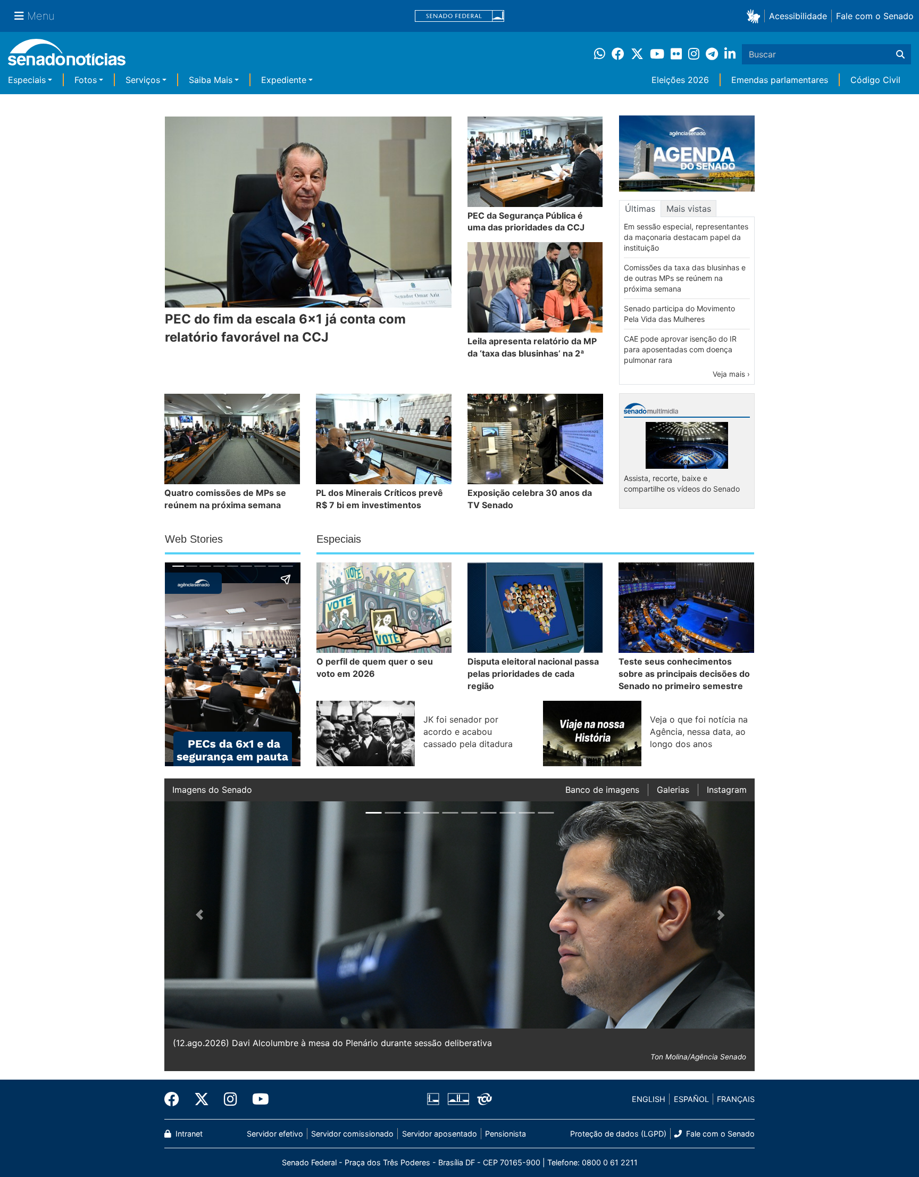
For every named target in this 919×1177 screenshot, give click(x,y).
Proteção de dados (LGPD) (618, 1133)
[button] (755, 16)
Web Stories (194, 539)
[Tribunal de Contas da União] (484, 1098)
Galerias (673, 789)
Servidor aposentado (439, 1133)
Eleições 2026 (680, 79)
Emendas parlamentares (779, 79)
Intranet (188, 1133)
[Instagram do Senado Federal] (230, 1099)
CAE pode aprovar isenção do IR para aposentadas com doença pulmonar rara (680, 349)
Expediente (283, 79)
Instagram (727, 789)
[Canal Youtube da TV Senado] (257, 1099)
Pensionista (505, 1133)
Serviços (143, 79)
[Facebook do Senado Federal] (175, 1099)
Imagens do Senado (212, 789)
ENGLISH (648, 1099)
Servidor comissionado (352, 1133)
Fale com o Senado (875, 16)
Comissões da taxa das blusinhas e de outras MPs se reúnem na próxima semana (685, 278)
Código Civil (875, 79)
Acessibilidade (798, 16)
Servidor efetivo (275, 1133)
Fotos (85, 79)
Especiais (27, 79)
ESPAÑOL (691, 1099)
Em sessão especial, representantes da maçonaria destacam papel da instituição (686, 237)
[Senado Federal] (459, 16)
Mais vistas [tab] (688, 208)
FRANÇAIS (736, 1099)
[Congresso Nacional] (458, 1098)
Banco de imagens (602, 789)
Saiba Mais (210, 79)
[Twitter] (201, 1099)
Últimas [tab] (640, 208)
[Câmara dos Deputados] (433, 1098)
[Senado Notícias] (67, 56)
